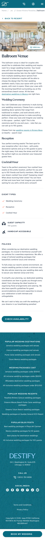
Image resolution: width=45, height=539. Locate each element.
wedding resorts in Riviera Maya (29, 130)
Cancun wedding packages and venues (22, 350)
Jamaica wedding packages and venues (22, 345)
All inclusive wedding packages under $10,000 (22, 385)
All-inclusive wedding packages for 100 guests (22, 440)
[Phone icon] (24, 3)
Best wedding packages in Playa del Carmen (22, 426)
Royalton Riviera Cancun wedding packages (22, 398)
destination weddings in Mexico (15, 94)
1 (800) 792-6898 (24, 477)
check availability (16, 319)
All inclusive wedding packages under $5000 (22, 376)
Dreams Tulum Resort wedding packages (23, 409)
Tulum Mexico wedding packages (22, 359)
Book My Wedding (21, 534)
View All (35, 47)
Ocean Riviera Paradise (26, 10)
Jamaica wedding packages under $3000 (22, 372)
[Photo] (22, 36)
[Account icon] (33, 3)
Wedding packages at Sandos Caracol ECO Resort (22, 414)
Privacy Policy (22, 509)
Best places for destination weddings (22, 435)
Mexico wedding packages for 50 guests (22, 431)
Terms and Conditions (23, 505)
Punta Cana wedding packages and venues (22, 355)
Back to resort (13, 18)
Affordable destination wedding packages (22, 381)
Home (4, 10)
